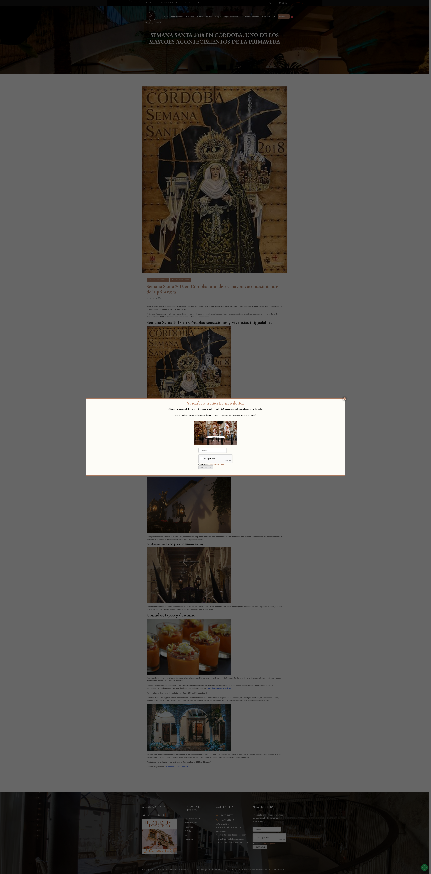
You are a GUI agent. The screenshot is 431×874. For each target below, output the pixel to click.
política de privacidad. (216, 464)
